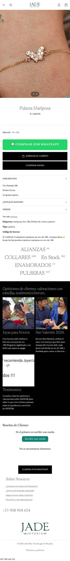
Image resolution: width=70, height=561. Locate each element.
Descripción (10, 179)
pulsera (14, 217)
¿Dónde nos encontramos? (22, 487)
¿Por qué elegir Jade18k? (20, 491)
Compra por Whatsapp (35, 469)
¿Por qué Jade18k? (13, 202)
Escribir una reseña (35, 439)
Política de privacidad (19, 500)
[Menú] (3, 5)
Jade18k (28, 544)
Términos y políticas (35, 550)
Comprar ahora (35, 166)
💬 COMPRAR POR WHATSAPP (35, 144)
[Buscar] (10, 5)
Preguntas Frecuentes (19, 496)
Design (6, 210)
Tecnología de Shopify (43, 544)
